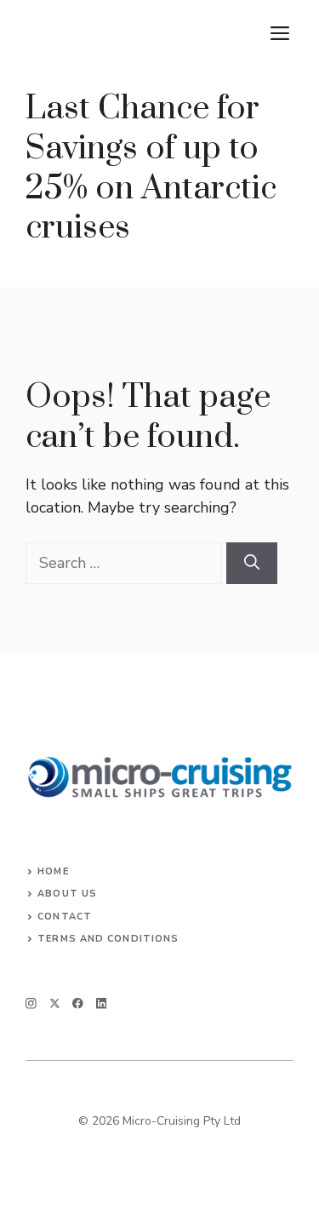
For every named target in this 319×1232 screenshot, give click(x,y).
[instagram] (31, 1003)
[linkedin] (101, 1003)
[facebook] (77, 1003)
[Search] (251, 563)
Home (52, 871)
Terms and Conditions (108, 938)
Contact (64, 916)
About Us (67, 893)
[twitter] (54, 1003)
